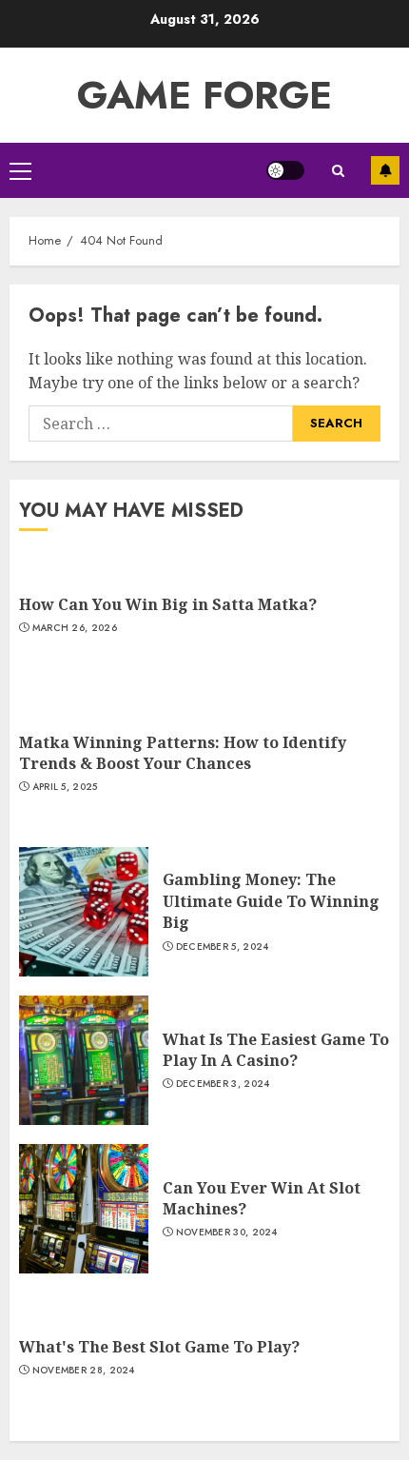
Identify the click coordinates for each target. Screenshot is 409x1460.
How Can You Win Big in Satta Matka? (168, 604)
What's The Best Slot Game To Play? (159, 1346)
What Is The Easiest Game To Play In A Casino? (276, 1050)
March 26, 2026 (74, 628)
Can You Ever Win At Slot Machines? (261, 1198)
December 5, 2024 (222, 947)
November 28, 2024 (83, 1370)
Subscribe (385, 170)
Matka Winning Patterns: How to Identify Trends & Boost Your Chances (182, 753)
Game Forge (204, 95)
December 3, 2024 (223, 1084)
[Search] (337, 170)
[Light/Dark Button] (285, 170)
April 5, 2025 (65, 787)
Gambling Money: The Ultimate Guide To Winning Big (271, 901)
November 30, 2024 (227, 1232)
